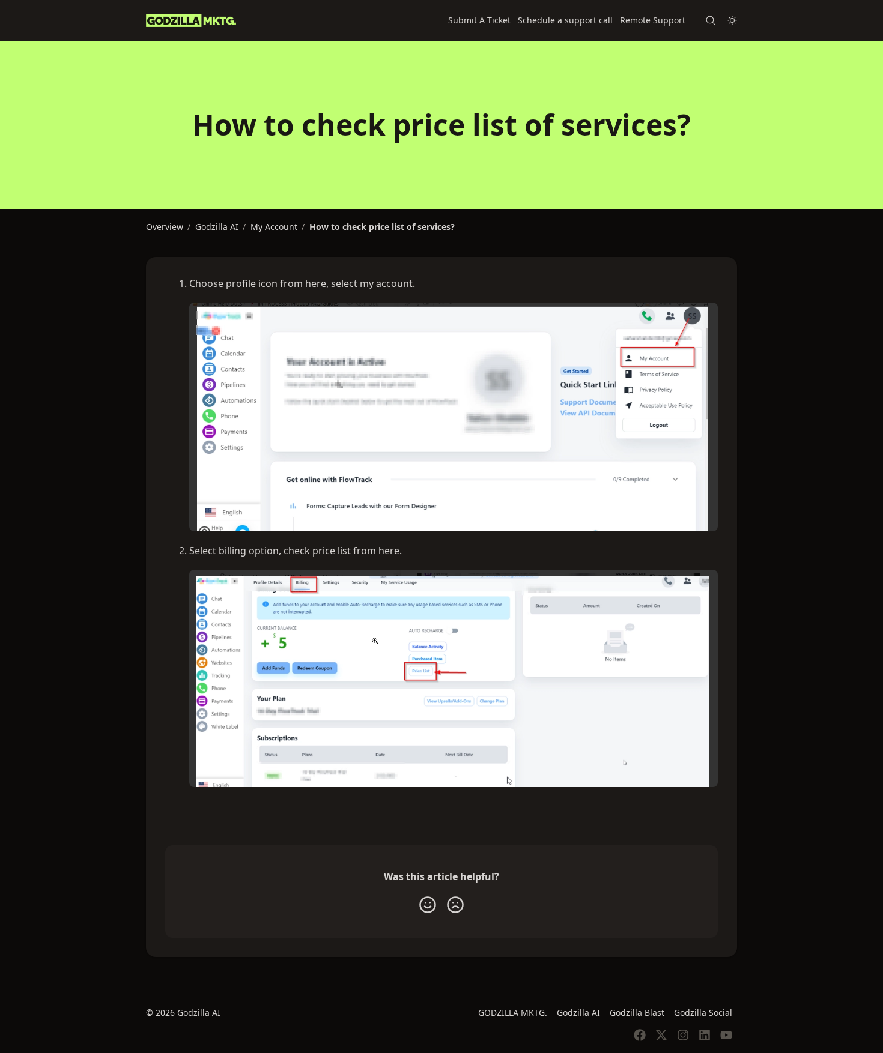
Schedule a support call (565, 20)
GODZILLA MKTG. (512, 1012)
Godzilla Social (703, 1012)
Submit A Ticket (479, 20)
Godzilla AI (578, 1012)
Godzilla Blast (637, 1012)
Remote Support (652, 20)
